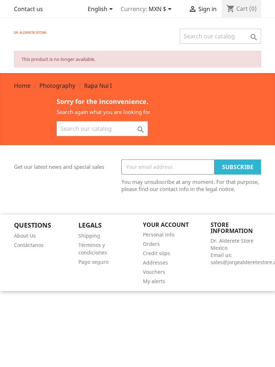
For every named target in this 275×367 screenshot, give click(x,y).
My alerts (154, 281)
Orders (151, 243)
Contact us (28, 9)
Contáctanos (29, 245)
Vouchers (154, 271)
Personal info (158, 234)
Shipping (89, 235)
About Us (25, 235)
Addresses (155, 262)
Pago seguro (93, 261)
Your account (166, 225)
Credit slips (156, 253)
